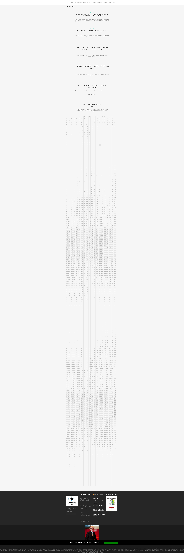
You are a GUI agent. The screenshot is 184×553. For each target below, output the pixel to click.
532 (97, 169)
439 (115, 158)
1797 (110, 295)
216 (107, 136)
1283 (74, 245)
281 (69, 144)
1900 (67, 307)
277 (110, 142)
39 (114, 118)
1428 (87, 259)
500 (66, 167)
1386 (82, 255)
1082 (72, 225)
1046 (82, 221)
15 (104, 116)
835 (105, 199)
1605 (79, 277)
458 (112, 160)
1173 (100, 233)
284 (77, 144)
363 (74, 152)
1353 (100, 251)
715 (104, 187)
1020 (67, 219)
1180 (67, 235)
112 (97, 126)
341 (69, 150)
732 (97, 189)
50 (92, 120)
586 (82, 175)
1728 (87, 289)
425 (79, 158)
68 (86, 122)
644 (77, 181)
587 (84, 175)
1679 (115, 283)
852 (97, 201)
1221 (69, 239)
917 (110, 207)
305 (79, 146)
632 (97, 179)
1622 (72, 279)
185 (79, 134)
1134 (102, 229)
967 (84, 213)
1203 (74, 237)
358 (112, 150)
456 (107, 160)
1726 (82, 289)
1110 (92, 227)
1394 (102, 255)
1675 (105, 283)
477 (110, 162)
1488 (87, 265)
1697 (110, 285)
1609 (90, 277)
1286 (82, 245)
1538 (112, 269)
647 (84, 181)
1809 (90, 297)
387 (84, 154)
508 (87, 167)
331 (94, 148)
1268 (87, 243)
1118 (112, 227)
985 (79, 215)
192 (97, 134)
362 (71, 152)
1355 (105, 251)
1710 (92, 287)
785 (79, 195)
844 (77, 201)
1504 (77, 267)
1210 (92, 237)
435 (105, 158)
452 (97, 160)
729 (89, 189)
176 (107, 132)
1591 (94, 275)
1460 (67, 263)
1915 (105, 307)
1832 (97, 299)
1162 (72, 233)
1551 (94, 271)
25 (79, 118)
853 (99, 201)
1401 (69, 257)
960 (66, 213)
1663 (74, 283)
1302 (72, 247)
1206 (82, 237)
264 (77, 142)
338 (112, 148)
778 (112, 193)
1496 (107, 265)
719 (115, 187)
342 (71, 150)
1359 (115, 251)
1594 (102, 275)
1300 (67, 247)
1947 (84, 311)
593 (99, 175)
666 (82, 183)
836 (107, 199)
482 (71, 164)
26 (81, 118)
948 (87, 211)
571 (94, 173)
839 (115, 199)
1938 (112, 309)
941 (69, 211)
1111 (94, 227)
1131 (94, 229)
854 (102, 201)
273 (99, 142)
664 (77, 183)
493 (99, 164)
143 (74, 130)
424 (77, 158)
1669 (90, 283)
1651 (94, 281)
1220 (67, 239)
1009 (90, 217)
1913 (100, 307)
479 (115, 162)
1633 (100, 279)
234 (102, 138)
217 (109, 136)
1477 (110, 263)
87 (84, 124)
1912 (97, 307)
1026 (82, 219)
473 (99, 162)
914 (102, 207)
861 (69, 203)
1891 (94, 305)
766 (82, 193)
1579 (115, 273)
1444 (77, 261)
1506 (82, 267)
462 (71, 162)
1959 (115, 311)
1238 (112, 239)
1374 (102, 253)
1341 (69, 251)
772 (97, 193)
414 (102, 156)
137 (109, 128)
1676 (107, 283)
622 (71, 179)
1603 (74, 277)
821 (69, 199)
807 (84, 197)
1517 (110, 267)
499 (115, 164)
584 (77, 175)
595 (105, 175)
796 (107, 195)
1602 (72, 277)
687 (84, 185)
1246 (82, 241)
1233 (100, 239)
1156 (107, 231)
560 (66, 173)
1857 (110, 301)
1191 (94, 235)
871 (94, 203)
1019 (115, 217)
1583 (74, 275)
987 (84, 215)
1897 (110, 305)
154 (102, 130)
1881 (69, 305)
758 (112, 191)
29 (89, 118)
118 (112, 126)
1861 (69, 303)
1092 (97, 225)
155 (104, 130)
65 (79, 122)
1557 (110, 271)
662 (71, 183)
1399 (115, 255)
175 (104, 132)
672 (97, 183)
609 (89, 177)
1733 (100, 289)
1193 (100, 235)
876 (107, 203)
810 (92, 197)
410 (92, 156)
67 (84, 122)
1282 (72, 245)
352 (97, 150)
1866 (82, 303)
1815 (105, 297)
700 (66, 187)
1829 (89, 299)
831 (94, 199)
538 (112, 169)
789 (89, 195)
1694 (102, 285)
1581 (69, 275)
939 (115, 209)
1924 (77, 309)
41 (69, 120)
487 (84, 164)
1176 (107, 233)
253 (99, 140)
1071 (94, 223)
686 (82, 185)
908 (87, 207)
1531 (94, 269)
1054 (102, 221)
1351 (94, 251)
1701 (69, 287)
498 (112, 164)
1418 (112, 257)
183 (74, 134)
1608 (87, 277)
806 (82, 197)
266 (82, 142)
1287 (84, 245)
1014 (102, 217)
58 (112, 120)
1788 (87, 295)
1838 (112, 299)
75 (104, 122)
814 (102, 197)
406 (82, 156)
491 (94, 164)
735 (104, 189)
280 (66, 144)
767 (84, 193)
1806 (82, 297)
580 (66, 175)
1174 (102, 233)
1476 (107, 263)
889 (89, 205)
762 (71, 193)
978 (112, 213)
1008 (87, 217)
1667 (84, 283)
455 (105, 160)
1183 (74, 235)
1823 (74, 299)
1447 (84, 261)
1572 (97, 273)
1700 (67, 287)
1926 (82, 309)
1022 (72, 219)
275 (104, 142)
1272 (97, 243)
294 (102, 144)
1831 (94, 299)
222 (71, 138)
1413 (100, 257)
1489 (90, 265)
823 (74, 199)
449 (89, 160)
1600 (67, 277)
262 (71, 142)
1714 (102, 287)
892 (97, 205)
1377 (110, 253)
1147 (84, 231)
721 (69, 189)
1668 (87, 283)
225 (79, 138)
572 (97, 173)
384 (77, 154)
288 (87, 144)
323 (74, 148)
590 (92, 175)
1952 (97, 311)
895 (105, 205)
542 (71, 171)
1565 (79, 273)
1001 (69, 217)
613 (99, 177)
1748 (87, 291)
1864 (77, 303)
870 (92, 203)
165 (79, 132)
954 (102, 211)
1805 (79, 297)
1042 (72, 221)
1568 (87, 273)
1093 (100, 225)
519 (115, 167)
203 (74, 136)
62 (71, 122)
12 (97, 116)
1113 (99, 227)
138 (112, 128)
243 (74, 140)
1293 (100, 245)
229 (89, 138)
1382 (72, 255)
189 (89, 134)
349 (89, 150)
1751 (94, 291)
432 (97, 158)
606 (82, 177)
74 (102, 122)
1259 (115, 241)
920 (66, 209)
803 (74, 197)
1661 (69, 283)
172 (97, 132)
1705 (79, 287)
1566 (82, 273)
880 (66, 205)
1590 (92, 275)
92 (97, 124)
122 (71, 128)
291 (94, 144)
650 (92, 181)
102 (71, 126)
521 (69, 169)
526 (82, 169)
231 (94, 138)
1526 (82, 269)
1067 (84, 223)
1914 (102, 307)
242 (71, 140)
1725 (79, 289)
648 (87, 181)
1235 (105, 239)
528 (87, 169)
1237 (110, 239)
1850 (92, 301)
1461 (69, 263)
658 (112, 181)
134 (102, 128)
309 (89, 146)
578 (112, 173)
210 (92, 136)
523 (74, 169)
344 (77, 150)
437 (110, 158)
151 (94, 130)
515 (104, 167)
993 (99, 215)
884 (77, 205)
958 (112, 211)
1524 (77, 269)
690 (92, 185)
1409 (90, 257)
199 (115, 134)
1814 (102, 297)
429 (89, 158)
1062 (72, 223)
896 (107, 205)
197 (110, 134)
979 (115, 213)
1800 (67, 297)
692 (97, 185)
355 (104, 150)
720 (66, 189)
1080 (67, 225)
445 (79, 160)
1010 (92, 217)
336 (107, 148)
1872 (97, 303)
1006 (82, 217)
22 (71, 118)
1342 (72, 251)
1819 (115, 297)
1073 (100, 223)
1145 (79, 231)
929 (89, 209)
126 (82, 128)
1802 (72, 297)
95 (104, 124)
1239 (115, 239)
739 (115, 189)
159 (115, 130)
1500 (67, 267)
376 (107, 152)
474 (102, 162)
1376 (107, 253)
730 (92, 189)
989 (89, 215)
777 (110, 193)
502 (71, 167)
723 (74, 189)
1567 (84, 273)
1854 (102, 301)
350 (92, 150)
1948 (87, 311)
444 (77, 160)
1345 (79, 251)
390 (92, 154)
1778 (112, 293)
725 (79, 189)
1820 (67, 299)
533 (99, 169)
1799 (115, 295)
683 (74, 185)
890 (92, 205)
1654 (102, 281)
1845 (79, 301)
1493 (100, 265)
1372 (97, 253)
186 (82, 134)
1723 (74, 289)
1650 (92, 281)
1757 (110, 291)
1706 (82, 287)
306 (82, 146)
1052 (97, 221)
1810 (92, 297)
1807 (84, 297)
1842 (72, 301)
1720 (67, 289)
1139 (115, 229)
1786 (82, 295)
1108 (87, 227)
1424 (77, 259)
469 (89, 162)
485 (79, 164)
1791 (94, 295)
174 (102, 132)
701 (69, 187)
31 (94, 118)
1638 (112, 279)
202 (71, 136)
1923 (74, 309)
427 (84, 158)
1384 (77, 255)
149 (89, 130)
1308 (87, 247)
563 (74, 173)
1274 (102, 243)
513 (99, 167)
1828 (87, 299)
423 (74, 158)
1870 (92, 303)
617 (110, 177)
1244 (77, 241)
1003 (74, 217)
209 (89, 136)
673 (99, 183)
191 (94, 134)
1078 (112, 223)
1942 (72, 311)
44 (76, 120)
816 (107, 197)
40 (66, 120)
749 (89, 191)
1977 (110, 313)
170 (92, 132)
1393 (100, 255)
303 (74, 146)
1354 (102, 251)
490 (92, 164)
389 (89, 154)
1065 (79, 223)
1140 (67, 231)
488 (87, 164)
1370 (92, 253)
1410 (92, 257)
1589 (90, 275)
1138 (112, 229)
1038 (112, 219)
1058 (112, 221)
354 (102, 150)
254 (102, 140)
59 (114, 120)
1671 (94, 283)
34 (102, 118)
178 (112, 132)
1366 (82, 253)
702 (71, 187)
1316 (107, 247)
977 (110, 213)
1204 (77, 237)
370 (92, 152)
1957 (110, 311)
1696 (107, 285)
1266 (82, 243)
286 (82, 144)
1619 (115, 277)
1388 (87, 255)
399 (115, 154)
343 (74, 150)
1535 (105, 269)
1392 (97, 255)
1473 (100, 263)
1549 (90, 271)
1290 (92, 245)
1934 (102, 309)
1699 (115, 285)
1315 (105, 247)
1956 (107, 311)
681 (69, 185)
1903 (74, 307)
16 (107, 116)
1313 (100, 247)
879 (115, 203)
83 (74, 124)
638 (112, 179)
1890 (92, 305)
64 (76, 122)
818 (112, 197)
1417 (110, 257)
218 (112, 136)
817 (110, 197)
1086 (82, 225)
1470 (92, 263)
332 (97, 148)
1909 (90, 307)
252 (97, 140)
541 (69, 171)
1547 (84, 271)
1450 (92, 261)
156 (107, 130)
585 (79, 175)
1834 (102, 299)
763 (74, 193)
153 (99, 130)
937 (110, 209)
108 (87, 126)
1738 (112, 289)
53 (99, 120)
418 (112, 156)
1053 (100, 221)
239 (115, 138)
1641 (69, 281)
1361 (69, 253)
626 (82, 179)
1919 (115, 307)
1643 (74, 281)
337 (110, 148)
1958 (112, 311)
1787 (84, 295)
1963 (74, 313)
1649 (90, 281)
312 (97, 146)
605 (79, 177)
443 (74, 160)
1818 (112, 297)
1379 (115, 253)
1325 (79, 249)
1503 (74, 267)
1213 (100, 237)
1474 (102, 263)
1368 (87, 253)
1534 (102, 269)
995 (105, 215)
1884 (77, 305)
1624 (77, 279)
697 (110, 185)
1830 (92, 299)
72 (97, 122)
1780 (67, 295)
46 (81, 120)
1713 (100, 287)
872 (97, 203)
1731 (94, 289)
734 (102, 189)
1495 (105, 265)
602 (71, 177)
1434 (102, 259)
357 (110, 150)
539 (115, 169)
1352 (97, 251)
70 (92, 122)
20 (66, 118)
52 (97, 120)
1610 (92, 277)
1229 (89, 239)
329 (89, 148)
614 (102, 177)
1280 (67, 245)
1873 (100, 303)
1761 (69, 293)
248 (87, 140)
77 (109, 122)
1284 (77, 245)
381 (69, 154)
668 (87, 183)
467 (84, 162)
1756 (107, 291)
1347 (84, 251)
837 (110, 199)
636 (107, 179)
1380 (67, 255)
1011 (94, 217)
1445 (79, 261)
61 (69, 122)
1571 (94, 273)
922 (71, 209)
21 (69, 118)
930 (92, 209)
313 (99, 146)
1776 (107, 293)
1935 (105, 309)
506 (82, 167)
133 (99, 128)
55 (104, 120)
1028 (87, 219)
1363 (74, 253)
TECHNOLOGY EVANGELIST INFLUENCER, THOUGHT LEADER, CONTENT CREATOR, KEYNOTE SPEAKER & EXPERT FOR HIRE (92, 85)
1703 (74, 287)
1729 (89, 289)
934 (102, 209)
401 (69, 156)
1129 (89, 229)
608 (87, 177)
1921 (69, 309)
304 (77, 146)
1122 (72, 229)
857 (110, 201)
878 (112, 203)
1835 (105, 299)
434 (102, 158)
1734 (102, 289)
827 (84, 199)
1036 (107, 219)
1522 (72, 269)
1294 (102, 245)
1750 (92, 291)
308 (87, 146)
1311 (94, 247)
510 (92, 167)
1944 (77, 311)
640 (66, 181)
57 (109, 120)
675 (105, 183)
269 (89, 142)
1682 (72, 285)
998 (112, 215)
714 (102, 187)
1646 (82, 281)
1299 (115, 245)
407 (84, 156)
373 (99, 152)
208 (87, 136)
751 (94, 191)
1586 (82, 275)
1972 (97, 313)
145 (79, 130)
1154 (102, 231)
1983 (74, 315)
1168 (87, 233)
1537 (110, 269)
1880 (67, 305)
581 (69, 175)
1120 (67, 229)
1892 (97, 305)
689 (89, 185)
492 (97, 164)
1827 (84, 299)
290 (92, 144)
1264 (77, 243)
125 (79, 128)
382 (71, 154)
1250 (92, 241)
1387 (84, 255)
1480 (67, 265)
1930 (92, 309)
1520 (67, 269)
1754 (102, 291)
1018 (112, 217)
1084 (77, 225)
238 (112, 138)
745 (79, 191)
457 (110, 160)
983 (74, 215)
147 (84, 130)
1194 (102, 235)
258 (112, 140)
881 (69, 205)
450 (92, 160)
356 (107, 150)
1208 (87, 237)
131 (94, 128)
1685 (79, 285)
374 (102, 152)
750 (92, 191)
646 (82, 181)
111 (94, 126)
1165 (79, 233)
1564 (77, 273)
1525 (79, 269)
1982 (72, 315)
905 (79, 207)
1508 (87, 267)
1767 (84, 293)
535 (104, 169)
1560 (67, 273)
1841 (69, 301)
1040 (67, 221)
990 (92, 215)
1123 (74, 229)
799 (115, 195)
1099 (115, 225)
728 (87, 189)
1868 (87, 303)
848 (87, 201)
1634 (102, 279)
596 (107, 175)
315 (104, 146)
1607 (84, 277)
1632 (97, 279)
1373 (100, 253)
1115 (105, 227)
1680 (67, 285)
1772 (97, 293)
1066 (82, 223)
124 (76, 128)
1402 (72, 257)
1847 (84, 301)
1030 (92, 219)
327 (84, 148)
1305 (79, 247)
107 (84, 126)
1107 (84, 227)
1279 (115, 243)
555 (104, 171)
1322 (72, 249)
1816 (107, 297)
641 (69, 181)
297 (110, 144)
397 (110, 154)
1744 (77, 291)
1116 (107, 227)
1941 (69, 311)
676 (107, 183)
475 (105, 162)
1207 (84, 237)
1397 (110, 255)
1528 (87, 269)
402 (71, 156)
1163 (74, 233)
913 (99, 207)
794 (102, 195)
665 (79, 183)
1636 (107, 279)
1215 (105, 237)
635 (105, 179)
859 (115, 201)
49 (89, 120)
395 (105, 154)
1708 (87, 287)
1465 (79, 263)
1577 (110, 273)
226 (82, 138)
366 (82, 152)
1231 (94, 239)
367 (84, 152)
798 (112, 195)
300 (66, 146)
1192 (97, 235)
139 (115, 128)
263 (74, 142)
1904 (77, 307)
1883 (74, 305)
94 (102, 124)
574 (102, 173)
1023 (74, 219)
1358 (112, 251)
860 (66, 203)
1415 (105, 257)
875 (105, 203)
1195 (105, 235)
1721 (69, 289)
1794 (102, 295)
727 (84, 189)
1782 (72, 295)
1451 (94, 261)
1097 (110, 225)
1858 (112, 301)
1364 (77, 253)
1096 (107, 225)
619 (115, 177)
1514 (102, 267)
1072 (97, 223)
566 (82, 173)
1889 (90, 305)
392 (97, 154)
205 (79, 136)
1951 (94, 311)
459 (115, 160)
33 (99, 118)
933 (99, 209)
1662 (72, 283)
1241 (69, 241)
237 (110, 138)
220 (66, 138)
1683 (74, 285)
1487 (84, 265)
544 (77, 171)
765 (79, 193)
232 (97, 138)
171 (94, 132)
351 (94, 150)
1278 (112, 243)
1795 (105, 295)
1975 (105, 313)
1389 (90, 255)
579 (115, 173)
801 (69, 197)
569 (89, 173)
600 (66, 177)
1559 (115, 271)
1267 (84, 243)
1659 (115, 281)
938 (112, 209)
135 (104, 128)
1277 (110, 243)
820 (66, 199)
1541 (69, 271)
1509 (90, 267)
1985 (79, 315)
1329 (89, 249)
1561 (69, 273)
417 (110, 156)
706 (82, 187)
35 (104, 118)
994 (102, 215)
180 (66, 134)
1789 (90, 295)
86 (81, 124)
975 (105, 213)
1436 (107, 259)
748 (87, 191)
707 (84, 187)
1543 (74, 271)
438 (112, 158)
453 (99, 160)
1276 (107, 243)
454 (102, 160)
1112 (97, 227)
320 (66, 148)
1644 (77, 281)
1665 (79, 283)
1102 (72, 227)
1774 (102, 293)
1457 (110, 261)
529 (89, 169)
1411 (94, 257)
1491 (94, 265)
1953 (100, 311)
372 (97, 152)
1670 (92, 283)
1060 (67, 223)
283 (74, 144)
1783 (74, 295)
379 (115, 152)
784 (77, 195)
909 (89, 207)
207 (84, 136)
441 (69, 160)
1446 (82, 261)
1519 (115, 267)
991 (94, 215)
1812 (97, 297)
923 (74, 209)
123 (74, 128)
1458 (112, 261)
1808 (87, 297)
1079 (115, 223)
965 (79, 213)
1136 (107, 229)
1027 (84, 219)
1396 (107, 255)
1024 (77, 219)
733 (99, 189)
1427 (84, 259)
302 (71, 146)
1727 (84, 289)
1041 (69, 221)
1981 (69, 315)
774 (102, 193)
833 (99, 199)
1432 (97, 259)
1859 (115, 301)
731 (94, 189)
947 (84, 211)
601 (69, 177)
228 (87, 138)
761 (69, 193)
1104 (77, 227)
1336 (107, 249)
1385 (79, 255)
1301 (69, 247)
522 (71, 169)
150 (92, 130)
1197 (110, 235)
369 (89, 152)
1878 (112, 303)
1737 (110, 289)
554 (102, 171)
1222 (72, 239)
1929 (89, 309)
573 (99, 173)
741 (69, 191)
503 (74, 167)
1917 (110, 307)
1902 (72, 307)
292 (97, 144)
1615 (105, 277)
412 (97, 156)
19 (114, 116)
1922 (72, 309)
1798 (112, 295)
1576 (107, 273)
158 (112, 130)
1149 (89, 231)
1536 (107, 269)
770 (92, 193)
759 (115, 191)
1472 (97, 263)
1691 (94, 285)
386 (82, 154)
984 (77, 215)
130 (92, 128)
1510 (92, 267)
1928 (87, 309)
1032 (97, 219)
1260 (67, 243)
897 (110, 205)
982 (71, 215)
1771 (94, 293)
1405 (79, 257)
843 (74, 201)
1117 (110, 227)
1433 (100, 259)
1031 (94, 219)
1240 (67, 241)
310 (92, 146)
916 (107, 207)
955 (105, 211)
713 (99, 187)
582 (71, 175)
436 (107, 158)
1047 (84, 221)
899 (115, 205)
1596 (107, 275)
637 (110, 179)
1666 (82, 283)
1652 (97, 281)
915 (104, 207)
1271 (94, 243)
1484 (77, 265)
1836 (107, 299)
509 (89, 167)
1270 (92, 243)
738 (112, 189)
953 (99, 211)
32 (97, 118)
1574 (102, 273)
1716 (107, 287)
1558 (112, 271)
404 (77, 156)
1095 (105, 225)
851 (94, 201)
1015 (105, 217)
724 (77, 189)
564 (77, 173)
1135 (105, 229)
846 (82, 201)
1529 (89, 269)
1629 (89, 279)
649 (89, 181)
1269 (89, 243)
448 (87, 160)
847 (84, 201)
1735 (105, 289)
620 (66, 179)
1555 (105, 271)
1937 (110, 309)
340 (66, 150)
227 (84, 138)
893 (99, 205)
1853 (100, 301)
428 (87, 158)
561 (69, 173)
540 (66, 171)
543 (74, 171)
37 (109, 118)
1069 (90, 223)
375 (104, 152)
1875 (105, 303)
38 (112, 118)
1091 (94, 225)
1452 (97, 261)
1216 (107, 237)
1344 (77, 251)
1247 (84, 241)
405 (79, 156)
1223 (74, 239)
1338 (112, 249)
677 (110, 183)
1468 (87, 263)
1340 (67, 251)
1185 (79, 235)
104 (77, 126)
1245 (79, 241)
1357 (110, 251)
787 (84, 195)
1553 (100, 271)
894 (102, 205)
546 (82, 171)
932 (97, 209)
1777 (110, 293)
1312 (97, 247)
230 (92, 138)
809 (89, 197)
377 (110, 152)
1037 (110, 219)
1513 (100, 267)
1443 (74, 261)
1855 (105, 301)
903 (74, 207)
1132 (97, 229)
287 (84, 144)
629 (89, 179)
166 (82, 132)
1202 (72, 237)
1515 (105, 267)
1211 (94, 237)
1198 (112, 235)
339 (115, 148)
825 (79, 199)
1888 (87, 305)
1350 (92, 251)
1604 (77, 277)
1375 (105, 253)
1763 (74, 293)
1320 (67, 249)
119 (115, 126)
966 (82, 213)
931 (94, 209)
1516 (107, 267)
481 (69, 164)
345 (79, 150)
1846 (82, 301)
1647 (84, 281)
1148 (87, 231)
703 (74, 187)
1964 (77, 313)
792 (97, 195)
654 (102, 181)
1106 (82, 227)
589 (89, 175)
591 (94, 175)
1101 (69, 227)
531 (94, 169)
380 (66, 154)
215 (104, 136)
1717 (110, 287)
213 (99, 136)
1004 (77, 217)
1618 (112, 277)
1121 (69, 229)
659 (115, 181)
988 (87, 215)
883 (74, 205)
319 (115, 146)
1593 (100, 275)
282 (71, 144)
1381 (69, 255)
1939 (115, 309)
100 (66, 126)
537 (110, 169)
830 (92, 199)
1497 (110, 265)
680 (66, 185)
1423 (74, 259)
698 (112, 185)
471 (94, 162)
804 (77, 197)
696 (107, 185)
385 (79, 154)
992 (97, 215)
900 (66, 207)
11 (94, 116)
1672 (97, 283)
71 (94, 122)
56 (107, 120)
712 (97, 187)
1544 (77, 271)
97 (109, 124)
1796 (107, 295)
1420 (67, 259)
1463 (74, 263)
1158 (112, 231)
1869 (90, 303)
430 (92, 158)
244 (77, 140)
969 (89, 213)
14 (102, 116)
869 (89, 203)
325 (79, 148)
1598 (112, 275)
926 (82, 209)
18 (112, 116)
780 (66, 195)
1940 (67, 311)
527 (84, 169)
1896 (107, 305)
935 (105, 209)
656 (107, 181)
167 (84, 132)
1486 (82, 265)
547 (84, 171)
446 (82, 160)
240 (66, 140)
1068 (87, 223)
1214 (102, 237)
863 (74, 203)
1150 (92, 231)
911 (94, 207)
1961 (69, 313)
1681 (69, 285)
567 (84, 173)
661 (69, 183)
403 (74, 156)
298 (112, 144)
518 (112, 167)
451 (94, 160)
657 (110, 181)
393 (99, 154)
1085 (79, 225)
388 (87, 154)
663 (74, 183)
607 (84, 177)
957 (110, 211)
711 (94, 187)
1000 (67, 217)
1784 (77, 295)
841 (69, 201)
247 (84, 140)
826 (82, 199)
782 (71, 195)
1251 (94, 241)
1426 (82, 259)
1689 (90, 285)
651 (94, 181)
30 (92, 118)
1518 (112, 267)
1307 (84, 247)
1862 (72, 303)
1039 (115, 219)
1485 (79, 265)
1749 (89, 291)
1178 (112, 233)
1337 (110, 249)
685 (79, 185)
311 (94, 146)
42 (71, 120)
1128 (87, 229)
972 (97, 213)
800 (66, 197)
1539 (115, 269)
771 (94, 193)
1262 (72, 243)
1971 (94, 313)
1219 (115, 237)
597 (110, 175)
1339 (115, 249)
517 (109, 167)
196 (107, 134)
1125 (79, 229)
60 (66, 122)
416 (107, 156)
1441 (69, 261)
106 (82, 126)
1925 (79, 309)
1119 (115, 227)
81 (69, 124)
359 (115, 150)
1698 (112, 285)
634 (102, 179)
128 (87, 128)
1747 (84, 291)
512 (97, 167)
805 (79, 197)
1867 (84, 303)
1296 (107, 245)
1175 (105, 233)
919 (115, 207)
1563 (74, 273)
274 (102, 142)
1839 (115, 299)
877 (110, 203)
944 (77, 211)
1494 (102, 265)
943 (74, 211)
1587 (84, 275)
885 (79, 205)
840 (66, 201)
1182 (72, 235)
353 (99, 150)
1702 (72, 287)
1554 (102, 271)
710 (92, 187)
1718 (112, 287)
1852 (97, 301)
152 (97, 130)
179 (115, 132)
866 (82, 203)
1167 (84, 233)
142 (71, 130)
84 (76, 124)
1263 (74, 243)
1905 (79, 307)
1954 (102, 311)
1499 (115, 265)
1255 (105, 241)
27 (84, 118)
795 (105, 195)
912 (97, 207)
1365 (79, 253)
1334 (102, 249)
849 (89, 201)
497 (110, 164)
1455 (105, 261)
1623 (74, 279)
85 (79, 124)
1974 (102, 313)
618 (112, 177)
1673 (100, 283)
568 (87, 173)
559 (115, 171)
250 (92, 140)
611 (94, 177)
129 (89, 128)
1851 (94, 301)
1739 (115, 289)
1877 (110, 303)
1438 (112, 259)
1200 (67, 237)
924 (77, 209)
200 (66, 136)
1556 (107, 271)
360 (66, 152)
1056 (107, 221)
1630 (92, 279)
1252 (97, 241)
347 (84, 150)
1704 (77, 287)
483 (74, 164)
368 (87, 152)
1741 (69, 291)
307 (84, 146)
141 (69, 130)
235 (104, 138)
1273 (100, 243)
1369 (90, 253)
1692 (97, 285)
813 (99, 197)
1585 (79, 275)
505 (79, 167)
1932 (97, 309)
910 (92, 207)
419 (115, 156)
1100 (67, 227)
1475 (105, 263)
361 (69, 152)
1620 (67, 279)
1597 (110, 275)
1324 (77, 249)
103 (74, 126)
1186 (82, 235)
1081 (69, 225)
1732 (97, 289)
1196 (107, 235)
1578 (112, 273)
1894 (102, 305)
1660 (67, 283)
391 (94, 154)
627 (84, 179)
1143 (74, 231)
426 (82, 158)
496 (107, 164)
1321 (69, 249)
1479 (115, 263)
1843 (74, 301)
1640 (67, 281)
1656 (107, 281)
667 (84, 183)
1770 (92, 293)
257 (110, 140)
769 (89, 193)
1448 (87, 261)
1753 (100, 291)
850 (92, 201)
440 (66, 160)
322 (71, 148)
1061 (69, 223)
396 (107, 154)
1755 (105, 291)
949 (89, 211)
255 (104, 140)
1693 (100, 285)
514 (102, 167)
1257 (110, 241)
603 (74, 177)
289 (89, 144)
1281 (69, 245)
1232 (97, 239)
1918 (112, 307)
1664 (77, 283)
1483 (74, 265)
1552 (97, 271)
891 (94, 205)
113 (99, 126)
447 (84, 160)
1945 (79, 311)
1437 (110, 259)
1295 (105, 245)
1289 (89, 245)
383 (74, 154)
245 (79, 140)
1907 (84, 307)
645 (79, 181)
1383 (74, 255)
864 (77, 203)
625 (79, 179)
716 (107, 187)
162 (71, 132)
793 (99, 195)
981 (69, 215)
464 (77, 162)
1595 (105, 275)
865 (79, 203)
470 (92, 162)
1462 (72, 263)
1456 (107, 261)
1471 (94, 263)
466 (82, 162)
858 (112, 201)
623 (74, 179)
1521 (69, 269)
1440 (67, 261)
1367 (84, 253)
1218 (112, 237)
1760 (67, 293)
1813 (100, 297)
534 (102, 169)
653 (99, 181)
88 (86, 124)
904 (77, 207)
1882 (72, 305)
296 (107, 144)
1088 (87, 225)
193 (99, 134)
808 (87, 197)
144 (77, 130)
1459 (115, 261)
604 (77, 177)
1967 (84, 313)
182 (71, 134)
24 (76, 118)
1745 (79, 291)
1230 (92, 239)
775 (104, 193)
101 (69, 126)
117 (109, 126)
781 (69, 195)
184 (77, 134)
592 (97, 175)
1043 (74, 221)
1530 (92, 269)
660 (66, 183)
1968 (87, 313)
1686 (82, 285)
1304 (77, 247)
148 (87, 130)
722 (71, 189)
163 (74, 132)
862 (71, 203)
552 (97, 171)
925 (79, 209)
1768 (87, 293)
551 (94, 171)
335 (104, 148)
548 (87, 171)
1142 (72, 231)
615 (104, 177)
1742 (72, 291)
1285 (79, 245)
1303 (74, 247)
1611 (94, 277)
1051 (94, 221)
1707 (84, 287)
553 (99, 171)
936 (107, 209)
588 (87, 175)
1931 (94, 309)
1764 (77, 293)
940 (66, 211)
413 (99, 156)
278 (112, 142)
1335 (105, 249)
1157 (110, 231)
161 (69, 132)
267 (84, 142)
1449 (90, 261)
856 (107, 201)
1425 (79, 259)
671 (94, 183)
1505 (79, 267)
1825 (79, 299)
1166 (82, 233)
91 (94, 124)
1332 (97, 249)
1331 (94, 249)
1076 (107, 223)
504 (77, 167)
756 (107, 191)
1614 (102, 277)
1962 (72, 313)
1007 (84, 217)
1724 (77, 289)
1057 (110, 221)
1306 (82, 247)
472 (97, 162)
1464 (77, 263)
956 (107, 211)
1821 (69, 299)
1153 (100, 231)
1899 (115, 305)
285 (79, 144)
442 (71, 160)
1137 (110, 229)
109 (89, 126)
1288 (87, 245)
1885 (79, 305)
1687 (84, 285)
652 (97, 181)
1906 (82, 307)
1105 (79, 227)
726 (82, 189)
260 (66, 142)
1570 (92, 273)
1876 (107, 303)
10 (92, 116)
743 (74, 191)
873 (99, 203)
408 (87, 156)
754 (102, 191)
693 (99, 185)
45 (79, 120)
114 (102, 126)
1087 (84, 225)
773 (99, 193)
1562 (72, 273)
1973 (100, 313)
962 (71, 213)
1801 (69, 297)
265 (79, 142)
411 (94, 156)
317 (109, 146)
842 (71, 201)
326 (82, 148)
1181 (69, 235)
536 (107, 169)
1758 (112, 291)
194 (102, 134)
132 (97, 128)
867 (84, 203)
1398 (112, 255)
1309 (90, 247)
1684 (77, 285)
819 (115, 197)
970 (92, 213)
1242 (72, 241)
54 (102, 120)
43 (74, 120)
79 (114, 122)
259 (115, 140)
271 (94, 142)
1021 (69, 219)
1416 (107, 257)
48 (86, 120)
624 (77, 179)
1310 (92, 247)
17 (109, 116)
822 (71, 199)
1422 (72, 259)
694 (102, 185)
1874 (102, 303)
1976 (107, 313)
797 (110, 195)
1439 (115, 259)
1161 (69, 233)
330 (92, 148)
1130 (92, 229)
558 (112, 171)
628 (87, 179)
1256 (107, 241)
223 (74, 138)
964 (77, 213)
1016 (107, 217)
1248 (87, 241)
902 (71, 207)
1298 (112, 245)
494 (102, 164)
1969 (90, 313)
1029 (89, 219)
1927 (84, 309)
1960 (67, 313)
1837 (110, 299)
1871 (94, 303)
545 (79, 171)
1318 (112, 247)
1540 (67, 271)
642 (71, 181)
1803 (74, 297)
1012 (97, 217)
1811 (94, 297)
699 (115, 185)
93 (99, 124)
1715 (105, 287)
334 (102, 148)
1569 (90, 273)
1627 (84, 279)
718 (112, 187)
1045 (79, 221)
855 (105, 201)
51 (94, 120)
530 (92, 169)
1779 (115, 293)
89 (89, 124)
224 (77, 138)
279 (115, 142)
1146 (82, 231)
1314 (102, 247)
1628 (87, 279)
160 (66, 132)
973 (99, 213)
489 (89, 164)
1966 (82, 313)
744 (77, 191)
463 (74, 162)
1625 (79, 279)
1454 (102, 261)
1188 (87, 235)
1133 (100, 229)
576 (107, 173)
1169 (89, 233)
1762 (72, 293)
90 (92, 124)
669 (89, 183)
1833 (100, 299)
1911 (94, 307)
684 (77, 185)
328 (87, 148)
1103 (74, 227)
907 (84, 207)
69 (89, 122)
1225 (79, 239)
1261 (69, 243)
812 (97, 197)
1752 (97, 291)
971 (94, 213)
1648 (87, 281)
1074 (102, 223)
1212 (97, 237)
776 (107, 193)
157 (109, 130)
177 (109, 132)
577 (110, 173)
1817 (110, 297)
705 (79, 187)
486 (82, 164)
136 (107, 128)
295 (104, 144)
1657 (110, 281)
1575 (105, 273)
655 (105, 181)
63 (74, 122)
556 (107, 171)
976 (107, 213)
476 (107, 162)
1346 (82, 251)
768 (87, 193)
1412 (97, 257)
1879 (115, 303)
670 (92, 183)
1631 (94, 279)
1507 (84, 267)
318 (112, 146)
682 (71, 185)
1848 (87, 301)
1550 (92, 271)
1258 (112, 241)
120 (66, 128)
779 (115, 193)
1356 (107, 251)
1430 (92, 259)
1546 (82, 271)
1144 (77, 231)
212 (97, 136)
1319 (115, 247)
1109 (89, 227)
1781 (69, 295)
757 (110, 191)
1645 (79, 281)
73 (99, 122)
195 (104, 134)
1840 (67, 301)
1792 (97, 295)
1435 (105, 259)
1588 (87, 275)
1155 (105, 231)
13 (99, 116)
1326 (82, 249)
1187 (84, 235)
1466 (82, 263)
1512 (97, 267)
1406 (82, 257)
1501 (69, 267)
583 (74, 175)
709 (89, 187)
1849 (90, 301)
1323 (74, 249)
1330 (92, 249)
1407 (84, 257)
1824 (77, 299)
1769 (90, 293)
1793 (100, 295)
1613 (100, 277)
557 (110, 171)
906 (82, 207)
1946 (82, 311)
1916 (107, 307)
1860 (67, 303)
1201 (69, 237)
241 (69, 140)
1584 (77, 275)
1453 (100, 261)
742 (71, 191)
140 (66, 130)
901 (69, 207)
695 (105, 185)
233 (99, 138)
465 (79, 162)
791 (94, 195)
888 (87, 205)
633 (99, 179)
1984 (77, 315)
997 (110, 215)
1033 (100, 219)
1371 (94, 253)
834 (102, 199)
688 (87, 185)
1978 (112, 313)
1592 (97, 275)
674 (102, 183)
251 (94, 140)
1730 (92, 289)
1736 (107, 289)
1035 (105, 219)
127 (84, 128)
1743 (74, 291)
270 (92, 142)
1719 (115, 287)
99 (114, 124)
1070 (92, 223)
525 (79, 169)
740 (66, 191)
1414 (102, 257)
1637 (110, 279)
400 (66, 156)
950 (92, 211)
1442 (72, 261)
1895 (105, 305)
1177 (110, 233)
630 (92, 179)
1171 (94, 233)
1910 (92, 307)
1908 (87, 307)
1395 (105, 255)
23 (74, 118)
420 (66, 158)
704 (77, 187)
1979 (115, 313)
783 (74, 195)
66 (81, 122)
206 (82, 136)
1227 (84, 239)
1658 (112, 281)
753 (99, 191)
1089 (90, 225)
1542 (72, 271)
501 (69, 167)
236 (107, 138)
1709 (90, 287)
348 (87, 150)
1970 (92, 313)
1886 (82, 305)
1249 (89, 241)
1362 (72, 253)
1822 (72, 299)
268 (87, 142)
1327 (84, 249)
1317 (110, 247)
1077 (110, 223)
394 (102, 154)
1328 (87, 249)
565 (79, 173)
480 (66, 164)
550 (92, 171)
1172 (97, 233)
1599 (115, 275)
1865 (79, 303)
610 (92, 177)
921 (69, 209)
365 (79, 152)
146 (82, 130)
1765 (79, 293)
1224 (77, 239)
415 (104, 156)
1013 (100, 217)
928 (87, 209)
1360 (67, 253)
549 (89, 171)
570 (92, 173)
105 (79, 126)
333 (99, 148)
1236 (107, 239)
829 (89, 199)
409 (89, 156)
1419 (115, 257)
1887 (84, 305)
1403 (74, 257)
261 (69, 142)
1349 (90, 251)
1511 (94, 267)
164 (77, 132)
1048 (87, 221)
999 (115, 215)
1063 (74, 223)
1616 (107, 277)
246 (82, 140)
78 (112, 122)
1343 (74, 251)
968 (87, 213)
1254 (102, 241)
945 (79, 211)
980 (66, 215)
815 (104, 197)
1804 (77, 297)
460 (66, 162)
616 (107, 177)
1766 (82, 293)
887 (84, 205)
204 (77, 136)
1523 (74, 269)
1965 (79, 313)
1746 (82, 291)
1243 (74, 241)
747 (84, 191)
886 (82, 205)
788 (87, 195)
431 (94, 158)
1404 (77, 257)
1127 (84, 229)
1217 (110, 237)
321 (69, 148)
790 (92, 195)
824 (77, 199)
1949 (90, 311)
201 (69, 136)
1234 (102, 239)
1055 (105, 221)
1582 (72, 275)
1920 (67, 309)
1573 (100, 273)
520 (66, 169)
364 (77, 152)
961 (69, 213)
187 (84, 134)
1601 (69, 277)
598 (112, 175)
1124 (77, 229)
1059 (115, 221)
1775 (105, 293)
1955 (105, 311)
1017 (110, 217)
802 (71, 197)
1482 (72, 265)
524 (77, 169)
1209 (89, 237)
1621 (69, 279)
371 (94, 152)
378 (112, 152)
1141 (69, 231)
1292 (97, 245)
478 (112, 162)
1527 (84, 269)
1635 (105, 279)
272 (97, 142)
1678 (112, 283)
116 (107, 126)
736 (107, 189)
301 (69, 146)
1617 (110, 277)
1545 (79, 271)
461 (69, 162)
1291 (94, 245)
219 (115, 136)
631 (94, 179)
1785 (79, 295)
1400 (67, 257)
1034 (102, 219)
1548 (87, 271)
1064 (77, 223)
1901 (69, 307)
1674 (102, 283)
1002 (72, 217)
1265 (79, 243)
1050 (92, 221)
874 (102, 203)
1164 (77, 233)
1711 (94, 287)
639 (115, 179)
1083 (74, 225)
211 (94, 136)
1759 (115, 291)
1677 (110, 283)
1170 (92, 233)
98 (112, 124)
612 (97, 177)
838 (112, 199)
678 (112, 183)
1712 (97, 287)
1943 (74, 311)
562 (71, 173)
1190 (92, 235)
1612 (97, 277)
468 (87, 162)
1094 (102, 225)
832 (97, 199)
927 (84, 209)
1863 (74, 303)
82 (71, 124)
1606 (82, 277)
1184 (77, 235)
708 (87, 187)
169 (89, 132)
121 (69, 128)
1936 (107, 309)
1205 (79, 237)
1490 (92, 265)
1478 (112, 263)
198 (112, 134)
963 (74, 213)
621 (69, 179)
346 (82, 150)
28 (86, 118)
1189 (89, 235)
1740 (67, 291)
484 (77, 164)
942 (71, 211)
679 (115, 183)
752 (97, 191)
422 (71, 158)
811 (94, 197)
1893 (100, 305)
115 (104, 126)
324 (77, 148)
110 (92, 126)
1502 (72, 267)
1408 (87, 257)
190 (92, 134)
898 (112, 205)
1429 (89, 259)
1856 (107, 301)
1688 (87, 285)
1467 (84, 263)
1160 (67, 233)
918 (112, 207)
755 (104, 191)
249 (89, 140)
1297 (110, 245)
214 (102, 136)
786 (82, 195)
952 (97, 211)
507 (84, 167)
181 (69, 134)
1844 (77, 301)
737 (110, 189)
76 (107, 122)
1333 (100, 249)
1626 (82, 279)
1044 (77, 221)
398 (112, 154)
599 (115, 175)
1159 (115, 231)
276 (107, 142)
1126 (82, 229)
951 (94, 211)
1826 (82, 299)
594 (102, 175)
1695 (105, 285)
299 (115, 144)
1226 (82, 239)
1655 (105, 281)
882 (71, 205)
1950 (92, 311)
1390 (92, 255)
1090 (92, 225)
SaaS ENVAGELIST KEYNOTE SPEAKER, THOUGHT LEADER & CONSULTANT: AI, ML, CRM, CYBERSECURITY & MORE (92, 66)
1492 (97, 265)
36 (107, 118)
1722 (72, 289)
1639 (115, 279)
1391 (94, 255)
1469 (90, 263)
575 (104, 173)
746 (82, 191)
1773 (100, 293)
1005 (79, 217)
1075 (105, 223)
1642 (72, 281)
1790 (92, 295)
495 (105, 164)
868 (87, 203)
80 (66, 124)
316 (107, 146)
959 (115, 211)
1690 (92, 285)
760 (66, 193)
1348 (87, 251)
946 (82, 211)
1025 (79, 219)
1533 (100, 269)
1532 (97, 269)
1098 (112, 225)
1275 (105, 243)
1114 (102, 227)
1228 (87, 239)
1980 (67, 315)
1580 (67, 275)
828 (87, 199)
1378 (112, 253)
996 (107, 215)
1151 (94, 231)
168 (87, 132)
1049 (90, 221)
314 (102, 146)
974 (102, 213)
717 (109, 187)
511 (94, 167)
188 (87, 134)
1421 (69, 259)
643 (74, 181)
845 (79, 201)
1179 (115, 233)
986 (82, 215)
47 (84, 120)
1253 (100, 241)
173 (99, 132)
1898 (112, 305)
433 (99, 158)
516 (107, 167)
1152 (97, 231)
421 (69, 158)
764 (77, 193)
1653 (100, 281)
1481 (69, 265)
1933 (100, 309)
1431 (94, 259)
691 (94, 185)
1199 (115, 235)
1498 (112, 265)
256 (107, 140)
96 (107, 124)
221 (69, 138)
